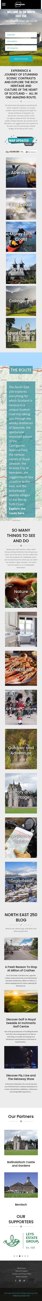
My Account (21, 1268)
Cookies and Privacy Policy (21, 1274)
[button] (14, 1256)
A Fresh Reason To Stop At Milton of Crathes (21, 968)
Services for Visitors (21, 838)
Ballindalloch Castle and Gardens (21, 1164)
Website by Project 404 (21, 1296)
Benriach (21, 1204)
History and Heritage (21, 794)
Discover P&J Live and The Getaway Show (21, 1077)
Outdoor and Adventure (21, 750)
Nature (21, 591)
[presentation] (4, 1242)
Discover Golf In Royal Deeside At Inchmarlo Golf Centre (21, 1023)
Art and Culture (21, 709)
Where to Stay (21, 631)
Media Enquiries (21, 1276)
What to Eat (21, 669)
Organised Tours (21, 883)
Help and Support (21, 1271)
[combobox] (21, 41)
